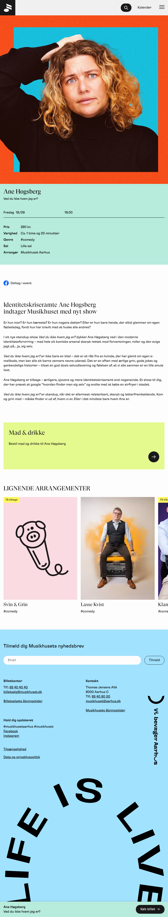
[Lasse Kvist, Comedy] (117, 548)
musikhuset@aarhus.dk (103, 701)
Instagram (11, 736)
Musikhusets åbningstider (105, 710)
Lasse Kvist (92, 604)
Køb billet (147, 909)
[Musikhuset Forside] (7, 7)
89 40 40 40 (19, 687)
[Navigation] (162, 7)
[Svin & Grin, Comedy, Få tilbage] (40, 548)
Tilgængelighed (15, 749)
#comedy (28, 239)
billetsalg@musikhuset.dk (23, 692)
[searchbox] (128, 8)
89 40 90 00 (101, 696)
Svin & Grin (16, 604)
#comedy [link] (11, 611)
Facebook (11, 731)
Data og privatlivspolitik (22, 757)
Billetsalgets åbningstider (23, 701)
